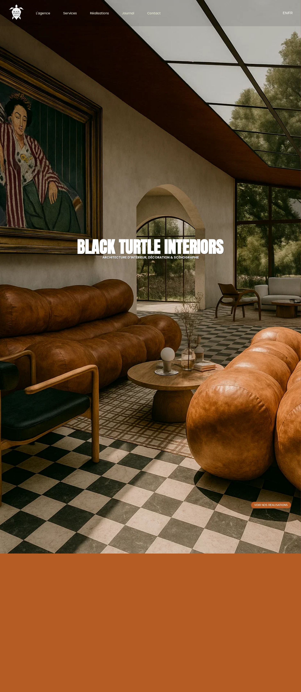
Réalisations (99, 13)
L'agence (43, 13)
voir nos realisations (271, 505)
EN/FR (288, 13)
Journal (128, 13)
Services (70, 13)
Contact (154, 13)
